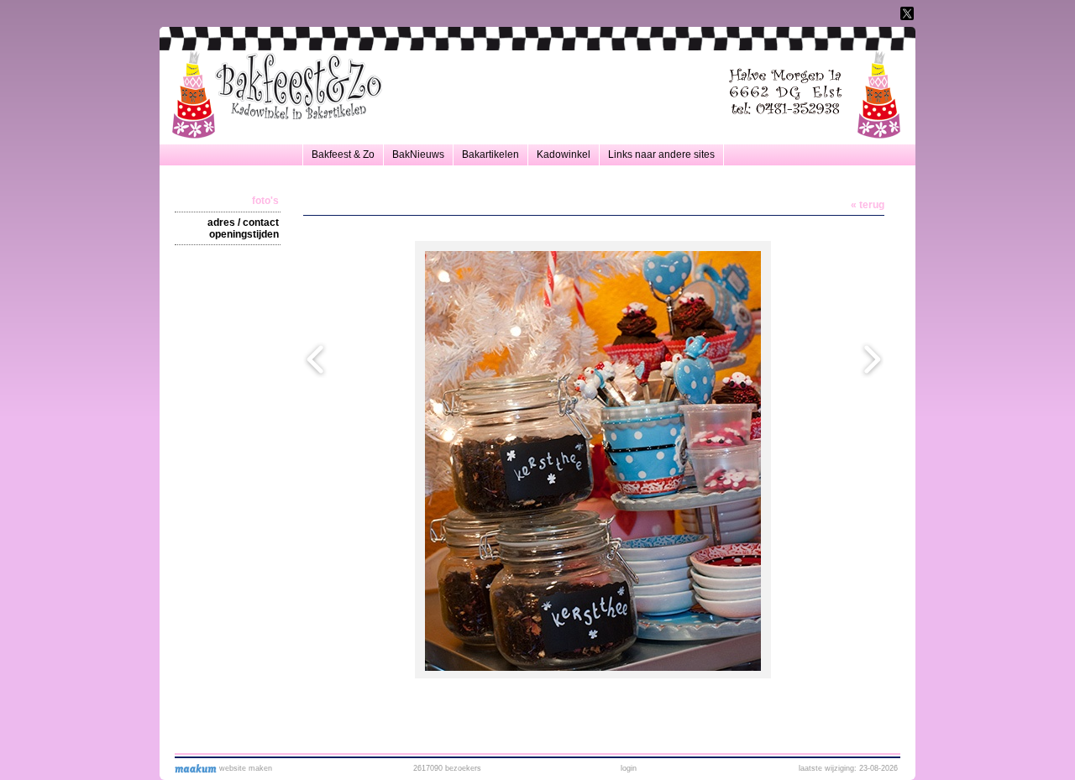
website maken (244, 768)
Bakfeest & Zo (343, 154)
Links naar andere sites (661, 154)
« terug (867, 205)
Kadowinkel (563, 154)
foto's (265, 201)
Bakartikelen (490, 154)
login (629, 768)
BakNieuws (418, 154)
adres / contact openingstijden (243, 228)
